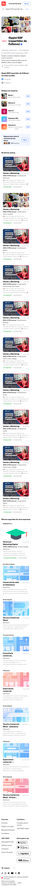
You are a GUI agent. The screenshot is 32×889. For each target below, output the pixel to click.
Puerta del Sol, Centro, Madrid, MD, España (16, 66)
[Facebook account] (8, 873)
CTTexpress (6, 670)
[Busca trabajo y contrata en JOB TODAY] (3, 3)
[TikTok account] (2, 873)
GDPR (19, 883)
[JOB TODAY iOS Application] (22, 842)
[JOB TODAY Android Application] (23, 847)
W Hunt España (7, 599)
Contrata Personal (15, 3)
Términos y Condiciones (8, 883)
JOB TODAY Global (23, 828)
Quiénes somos (6, 845)
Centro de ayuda (7, 852)
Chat (28, 96)
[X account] (16, 873)
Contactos (5, 849)
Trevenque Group (8, 635)
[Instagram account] (5, 873)
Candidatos (5, 833)
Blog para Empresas (8, 830)
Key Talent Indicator (9, 564)
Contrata (4, 823)
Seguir (25, 140)
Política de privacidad (7, 881)
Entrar (26, 3)
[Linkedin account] (19, 873)
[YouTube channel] (12, 873)
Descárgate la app (7, 842)
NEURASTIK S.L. (8, 523)
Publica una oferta (7, 826)
